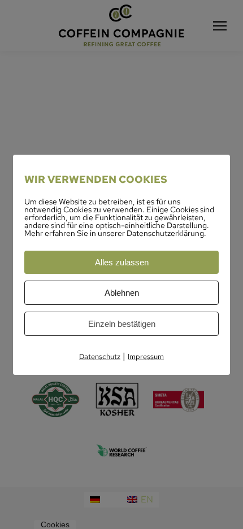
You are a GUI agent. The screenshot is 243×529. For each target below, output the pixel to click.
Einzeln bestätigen (121, 324)
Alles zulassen (122, 262)
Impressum (146, 356)
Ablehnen (122, 293)
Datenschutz (99, 356)
